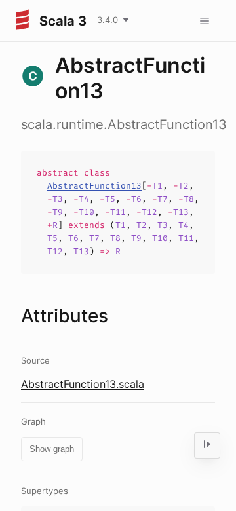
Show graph (52, 449)
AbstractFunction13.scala (82, 383)
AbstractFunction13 (94, 185)
